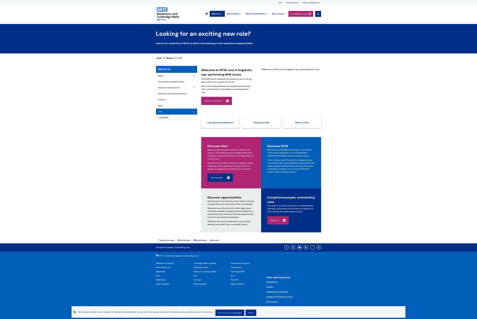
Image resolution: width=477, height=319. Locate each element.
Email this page (201, 240)
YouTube (299, 247)
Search (318, 14)
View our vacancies (213, 101)
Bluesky (312, 247)
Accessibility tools (299, 14)
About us (170, 58)
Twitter (286, 247)
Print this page (185, 240)
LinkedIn (306, 247)
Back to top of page (167, 240)
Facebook (293, 247)
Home (159, 58)
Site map (216, 240)
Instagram (319, 247)
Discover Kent (217, 177)
